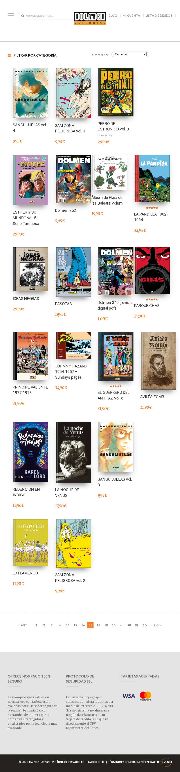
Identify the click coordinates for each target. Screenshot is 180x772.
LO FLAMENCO (25, 573)
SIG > (157, 625)
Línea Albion (105, 135)
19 (106, 625)
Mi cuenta (131, 15)
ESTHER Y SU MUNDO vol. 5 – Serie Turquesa (26, 218)
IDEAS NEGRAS (26, 298)
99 (137, 625)
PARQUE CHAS (147, 305)
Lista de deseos (159, 15)
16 (83, 625)
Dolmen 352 (65, 210)
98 (129, 625)
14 (67, 625)
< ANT (22, 625)
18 (98, 625)
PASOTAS (63, 303)
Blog (113, 15)
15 (75, 625)
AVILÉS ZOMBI (152, 396)
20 (113, 625)
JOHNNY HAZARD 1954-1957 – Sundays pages (71, 372)
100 (145, 625)
